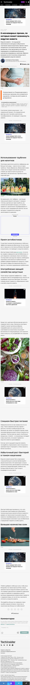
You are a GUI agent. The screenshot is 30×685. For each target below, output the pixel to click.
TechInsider (8, 2)
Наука (2, 29)
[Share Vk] (3, 683)
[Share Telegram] (19, 683)
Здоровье (9, 66)
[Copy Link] (26, 683)
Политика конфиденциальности (8, 651)
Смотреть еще (15, 234)
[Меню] (1, 2)
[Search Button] (26, 2)
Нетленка (4, 66)
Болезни (15, 66)
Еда (12, 66)
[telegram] (7, 645)
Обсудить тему (25, 64)
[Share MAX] (11, 683)
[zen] (9, 645)
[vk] (4, 645)
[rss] (1, 645)
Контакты (3, 653)
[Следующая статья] (15, 636)
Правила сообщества (5, 650)
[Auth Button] (28, 2)
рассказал (19, 252)
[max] (12, 645)
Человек (5, 29)
